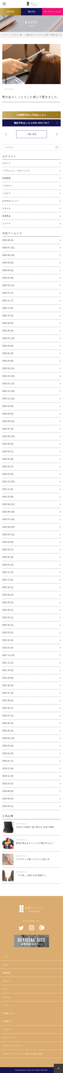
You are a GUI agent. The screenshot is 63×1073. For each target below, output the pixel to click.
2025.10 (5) (7, 315)
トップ (5, 956)
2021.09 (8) (7, 678)
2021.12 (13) (8, 655)
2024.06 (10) (8, 436)
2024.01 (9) (7, 474)
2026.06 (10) (8, 255)
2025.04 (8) (7, 361)
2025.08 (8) (7, 330)
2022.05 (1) (7, 617)
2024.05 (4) (7, 444)
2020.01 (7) (7, 761)
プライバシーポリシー (12, 1046)
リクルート (7, 1029)
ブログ (5, 965)
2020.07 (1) (7, 716)
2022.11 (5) (7, 580)
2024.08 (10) (8, 421)
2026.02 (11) (8, 285)
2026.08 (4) (7, 240)
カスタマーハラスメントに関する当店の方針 (22, 1054)
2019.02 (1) (7, 806)
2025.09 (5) (7, 323)
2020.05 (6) (7, 731)
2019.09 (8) (7, 791)
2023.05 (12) (8, 534)
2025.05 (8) (7, 353)
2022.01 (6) (7, 648)
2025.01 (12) (8, 383)
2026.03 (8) (7, 278)
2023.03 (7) (7, 549)
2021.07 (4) (7, 693)
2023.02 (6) (7, 557)
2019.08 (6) (7, 799)
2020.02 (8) (7, 753)
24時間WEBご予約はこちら (31, 115)
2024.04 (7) (7, 451)
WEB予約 (10, 12)
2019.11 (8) (7, 776)
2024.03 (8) (7, 459)
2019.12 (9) (7, 768)
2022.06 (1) (7, 610)
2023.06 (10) (8, 527)
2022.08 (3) (7, 602)
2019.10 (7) (7, 783)
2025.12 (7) (7, 300)
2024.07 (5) (7, 429)
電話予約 (31, 12)
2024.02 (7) (7, 466)
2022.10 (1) (7, 587)
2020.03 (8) (7, 746)
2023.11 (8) (7, 489)
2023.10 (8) (7, 497)
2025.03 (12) (8, 368)
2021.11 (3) (7, 663)
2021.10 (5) (7, 670)
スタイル (6, 208)
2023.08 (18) (8, 512)
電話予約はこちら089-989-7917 (31, 123)
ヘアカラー (7, 186)
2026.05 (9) (7, 263)
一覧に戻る (31, 134)
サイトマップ (8, 1037)
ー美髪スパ (7, 1021)
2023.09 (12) (8, 504)
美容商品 (6, 216)
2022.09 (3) (7, 595)
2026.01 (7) (7, 293)
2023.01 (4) (7, 565)
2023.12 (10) (8, 481)
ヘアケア (6, 193)
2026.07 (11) (8, 248)
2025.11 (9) (7, 308)
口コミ (5, 989)
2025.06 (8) (7, 346)
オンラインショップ (52, 12)
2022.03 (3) (7, 632)
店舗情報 (6, 973)
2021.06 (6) (7, 700)
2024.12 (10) (8, 391)
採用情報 (6, 178)
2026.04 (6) (7, 270)
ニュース (6, 223)
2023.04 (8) (7, 542)
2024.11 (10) (8, 398)
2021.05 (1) (7, 708)
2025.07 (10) (8, 338)
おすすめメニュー (10, 201)
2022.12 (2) (7, 572)
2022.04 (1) (7, 625)
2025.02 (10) (8, 376)
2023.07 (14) (8, 519)
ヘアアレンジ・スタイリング (15, 171)
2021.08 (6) (7, 685)
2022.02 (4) (7, 640)
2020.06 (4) (7, 723)
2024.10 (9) (7, 406)
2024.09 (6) (7, 414)
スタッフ (6, 163)
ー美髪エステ (8, 1013)
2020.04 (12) (8, 738)
